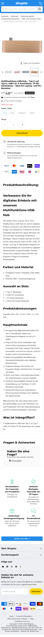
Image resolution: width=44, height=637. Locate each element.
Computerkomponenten (10, 19)
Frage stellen (16, 461)
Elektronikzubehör (27, 16)
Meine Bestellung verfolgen (17, 619)
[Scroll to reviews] (22, 91)
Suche (11, 616)
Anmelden (36, 591)
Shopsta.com (34, 631)
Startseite (5, 16)
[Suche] (39, 9)
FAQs (32, 619)
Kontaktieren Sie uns (22, 621)
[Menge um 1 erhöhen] (22, 125)
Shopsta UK (25, 631)
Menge (3, 119)
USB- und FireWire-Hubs (31, 19)
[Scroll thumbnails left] (3, 72)
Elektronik (14, 16)
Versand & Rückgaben (24, 616)
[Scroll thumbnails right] (41, 72)
